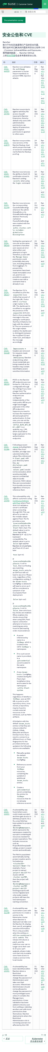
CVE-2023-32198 (6, 910)
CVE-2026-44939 (6, 69)
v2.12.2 (42, 246)
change (15, 447)
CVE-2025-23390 (6, 498)
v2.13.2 (42, 146)
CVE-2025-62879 (6, 142)
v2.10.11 (43, 164)
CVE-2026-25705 (6, 111)
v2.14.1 (42, 115)
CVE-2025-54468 (6, 350)
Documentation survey (13, 20)
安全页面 (11, 55)
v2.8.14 (42, 988)
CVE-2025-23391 (6, 968)
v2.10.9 (42, 394)
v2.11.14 (43, 92)
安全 (8, 1038)
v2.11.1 (42, 502)
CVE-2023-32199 (6, 205)
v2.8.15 (42, 929)
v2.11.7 (42, 215)
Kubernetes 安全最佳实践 (36, 1040)
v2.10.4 (42, 976)
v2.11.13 (43, 131)
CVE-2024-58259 (6, 382)
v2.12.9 (42, 124)
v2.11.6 (42, 251)
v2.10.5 (42, 506)
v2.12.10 (43, 86)
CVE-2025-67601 (6, 174)
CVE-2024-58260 (6, 243)
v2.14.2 (42, 72)
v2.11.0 (42, 972)
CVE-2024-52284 (6, 447)
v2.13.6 (42, 81)
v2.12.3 (42, 208)
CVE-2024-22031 (6, 812)
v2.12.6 (42, 151)
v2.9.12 (42, 265)
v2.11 (16, 12)
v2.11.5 (42, 390)
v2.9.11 (42, 401)
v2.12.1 (42, 385)
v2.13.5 (42, 119)
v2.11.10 (43, 155)
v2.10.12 (43, 101)
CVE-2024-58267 (6, 292)
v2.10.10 (43, 255)
